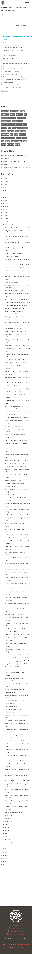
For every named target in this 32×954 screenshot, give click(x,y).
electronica (14, 124)
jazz (11, 134)
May (6, 833)
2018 (4, 203)
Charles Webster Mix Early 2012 (13, 812)
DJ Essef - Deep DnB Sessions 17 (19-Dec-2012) (17, 417)
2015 (4, 212)
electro (21, 121)
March (6, 840)
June (6, 830)
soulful (4, 144)
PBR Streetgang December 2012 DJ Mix (15, 463)
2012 (4, 221)
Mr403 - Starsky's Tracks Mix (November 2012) (17, 635)
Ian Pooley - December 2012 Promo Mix (15, 426)
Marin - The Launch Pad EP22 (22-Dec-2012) (17, 265)
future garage (16, 128)
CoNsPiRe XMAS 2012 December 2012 (15, 328)
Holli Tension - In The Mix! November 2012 (16, 720)
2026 (4, 178)
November (8, 815)
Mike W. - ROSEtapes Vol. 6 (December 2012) (17, 515)
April (6, 836)
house (23, 131)
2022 (4, 191)
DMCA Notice (20, 947)
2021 (4, 194)
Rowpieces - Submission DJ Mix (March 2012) (17, 655)
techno (17, 144)
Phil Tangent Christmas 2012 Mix (14, 290)
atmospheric (5, 111)
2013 (4, 218)
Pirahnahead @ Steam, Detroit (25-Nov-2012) (17, 781)
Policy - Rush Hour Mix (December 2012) (16, 664)
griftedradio (10, 131)
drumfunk (4, 121)
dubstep (15, 121)
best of (17, 111)
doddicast (4, 118)
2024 (4, 185)
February (7, 843)
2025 (4, 181)
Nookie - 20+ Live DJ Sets (11, 632)
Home (4, 944)
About (10, 944)
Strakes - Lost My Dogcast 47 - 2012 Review (16, 735)
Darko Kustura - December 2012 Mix (14, 761)
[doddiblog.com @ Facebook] (16, 931)
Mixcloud (4, 39)
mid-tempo (5, 138)
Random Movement (16, 141)
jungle (16, 134)
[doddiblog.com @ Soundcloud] (16, 934)
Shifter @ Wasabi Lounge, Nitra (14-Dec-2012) (17, 345)
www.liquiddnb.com (8, 82)
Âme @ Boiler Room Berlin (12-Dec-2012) (16, 535)
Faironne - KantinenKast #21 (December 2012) (17, 302)
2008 (4, 858)
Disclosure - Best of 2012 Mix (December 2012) (17, 228)
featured (4, 128)
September (8, 821)
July (6, 827)
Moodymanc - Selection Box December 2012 (17, 383)
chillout (12, 114)
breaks (22, 111)
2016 (4, 209)
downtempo (12, 118)
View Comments (18, 87)
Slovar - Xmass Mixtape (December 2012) (16, 538)
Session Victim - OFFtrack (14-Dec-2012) (16, 466)
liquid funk (13, 85)
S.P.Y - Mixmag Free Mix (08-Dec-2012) (15, 629)
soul (25, 141)
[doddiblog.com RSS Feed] (16, 925)
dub (10, 121)
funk (9, 128)
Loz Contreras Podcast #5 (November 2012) (17, 389)
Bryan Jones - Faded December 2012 (14, 308)
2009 (4, 855)
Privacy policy (23, 944)
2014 (4, 215)
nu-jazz (25, 138)
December (8, 225)
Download (5, 15)
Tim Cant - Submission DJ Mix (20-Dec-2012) (17, 299)
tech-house (10, 144)
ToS (16, 944)
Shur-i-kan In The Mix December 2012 (15, 614)
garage (4, 131)
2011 (4, 849)
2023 (4, 188)
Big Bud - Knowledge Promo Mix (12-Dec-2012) (18, 569)
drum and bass (7, 85)
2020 (4, 197)
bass (12, 111)
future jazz (25, 128)
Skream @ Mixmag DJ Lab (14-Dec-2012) (16, 331)
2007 (4, 861)
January (7, 846)
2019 (4, 200)
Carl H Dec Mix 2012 (10, 495)
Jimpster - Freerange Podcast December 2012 (17, 440)
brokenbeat (5, 114)
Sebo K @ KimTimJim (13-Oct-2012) (15, 360)
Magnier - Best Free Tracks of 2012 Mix (15, 268)
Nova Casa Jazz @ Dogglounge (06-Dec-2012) (17, 661)
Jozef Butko (21, 941)
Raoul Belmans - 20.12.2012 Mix (13, 386)
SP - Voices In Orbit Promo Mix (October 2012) (17, 589)
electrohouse (5, 124)
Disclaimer (11, 947)
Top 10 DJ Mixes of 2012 (11, 282)
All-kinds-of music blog (3, 3)
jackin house (5, 134)
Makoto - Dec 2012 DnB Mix (12, 706)
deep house (19, 114)
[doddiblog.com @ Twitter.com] (16, 928)
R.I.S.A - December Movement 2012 (14, 392)
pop (3, 141)
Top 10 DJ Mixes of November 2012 (14, 741)
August (7, 824)
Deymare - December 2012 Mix (13, 480)
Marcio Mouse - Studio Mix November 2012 (14, 36)
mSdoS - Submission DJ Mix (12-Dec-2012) (16, 460)
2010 (4, 852)
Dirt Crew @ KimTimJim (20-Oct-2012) (15, 363)
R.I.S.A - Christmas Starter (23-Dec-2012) (16, 305)
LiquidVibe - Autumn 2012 (12, 738)
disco (25, 114)
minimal (12, 138)
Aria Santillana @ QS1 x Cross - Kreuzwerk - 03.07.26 (15, 167)
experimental (23, 124)
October (7, 818)
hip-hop (18, 131)
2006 (4, 864)
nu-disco (18, 138)
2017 (4, 206)
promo (7, 141)
